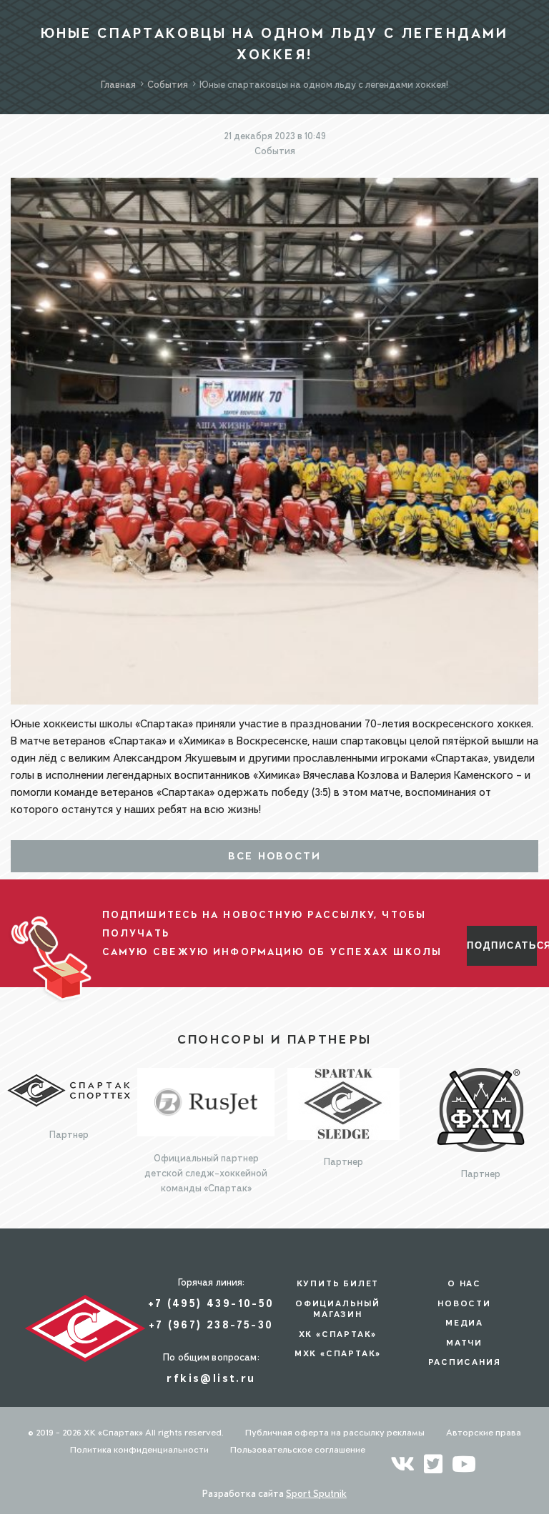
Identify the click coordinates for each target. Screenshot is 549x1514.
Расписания (464, 1362)
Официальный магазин (337, 1309)
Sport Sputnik (316, 1493)
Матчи (464, 1343)
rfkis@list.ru (211, 1378)
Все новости (275, 855)
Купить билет (338, 1283)
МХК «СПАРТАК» (338, 1353)
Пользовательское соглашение (297, 1449)
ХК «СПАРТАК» (338, 1334)
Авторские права (483, 1432)
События (274, 150)
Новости (464, 1303)
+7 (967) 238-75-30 (211, 1324)
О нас (464, 1283)
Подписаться (502, 945)
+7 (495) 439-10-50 (211, 1303)
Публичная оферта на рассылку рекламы (335, 1432)
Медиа (464, 1323)
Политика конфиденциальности (139, 1449)
